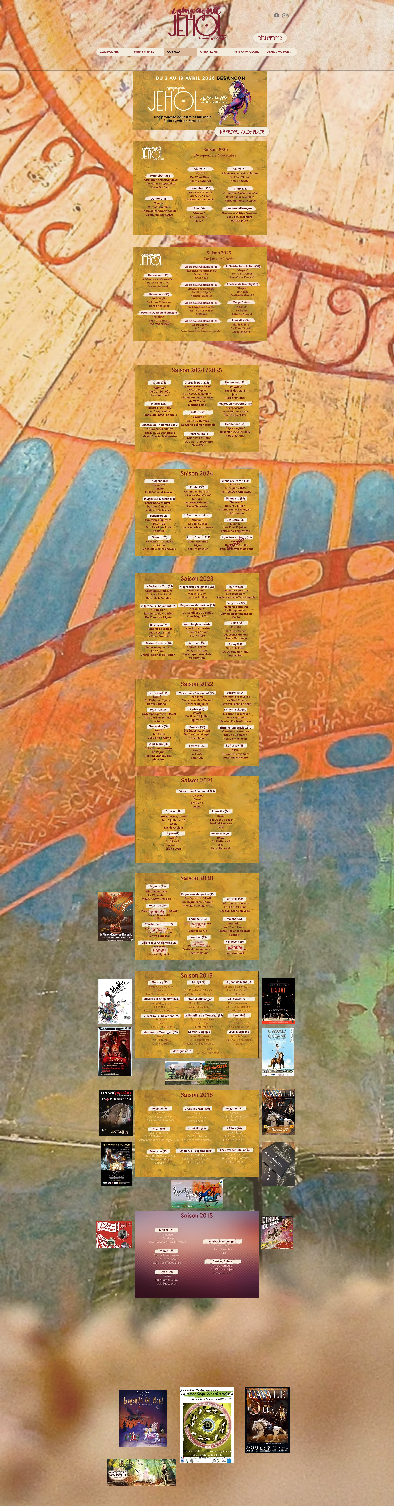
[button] (147, 52)
